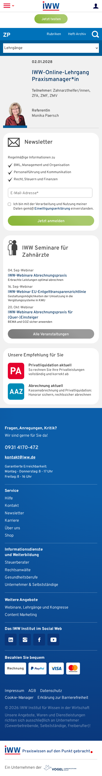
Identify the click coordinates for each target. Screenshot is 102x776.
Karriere (12, 520)
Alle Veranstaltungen (51, 334)
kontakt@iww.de (20, 457)
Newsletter (14, 513)
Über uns (12, 528)
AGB (32, 690)
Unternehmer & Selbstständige (31, 584)
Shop (9, 535)
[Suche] (94, 34)
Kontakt (12, 505)
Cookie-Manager (19, 697)
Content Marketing (21, 614)
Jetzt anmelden (51, 221)
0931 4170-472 (21, 448)
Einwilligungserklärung (52, 208)
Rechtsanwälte (18, 570)
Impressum (14, 690)
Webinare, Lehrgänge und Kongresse (36, 607)
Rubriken (54, 34)
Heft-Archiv (77, 34)
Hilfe (9, 498)
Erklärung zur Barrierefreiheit (62, 697)
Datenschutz (51, 690)
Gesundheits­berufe (21, 577)
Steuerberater (17, 562)
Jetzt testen (51, 19)
